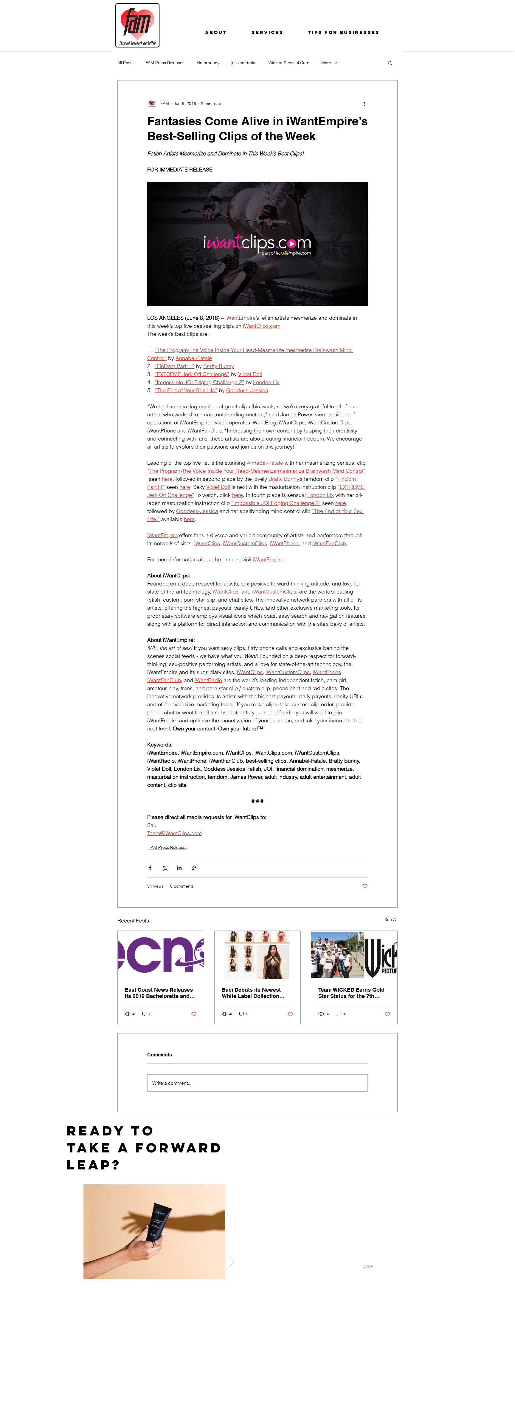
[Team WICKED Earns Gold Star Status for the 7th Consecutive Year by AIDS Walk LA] (354, 955)
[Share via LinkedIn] (179, 868)
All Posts (125, 62)
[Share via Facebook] (150, 868)
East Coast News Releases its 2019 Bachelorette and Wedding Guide (159, 993)
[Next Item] (231, 1261)
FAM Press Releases (164, 62)
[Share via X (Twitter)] (164, 868)
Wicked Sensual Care (289, 62)
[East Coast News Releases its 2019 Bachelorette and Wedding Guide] (161, 955)
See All (391, 919)
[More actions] (364, 103)
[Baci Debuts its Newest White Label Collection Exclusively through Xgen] (258, 955)
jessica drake (244, 62)
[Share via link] (194, 868)
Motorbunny (207, 62)
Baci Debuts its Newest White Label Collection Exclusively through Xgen (254, 993)
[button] (390, 62)
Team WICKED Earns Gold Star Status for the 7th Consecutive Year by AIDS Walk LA (351, 993)
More (326, 62)
